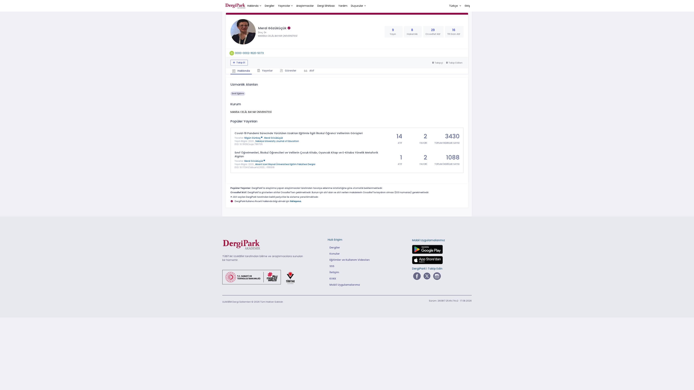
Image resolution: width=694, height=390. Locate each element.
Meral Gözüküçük (273, 137)
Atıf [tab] (311, 70)
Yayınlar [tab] (267, 70)
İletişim (334, 272)
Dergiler (269, 6)
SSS (331, 266)
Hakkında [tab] (243, 71)
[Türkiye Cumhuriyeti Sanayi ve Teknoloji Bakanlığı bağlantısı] (260, 277)
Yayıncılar (284, 6)
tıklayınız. (296, 201)
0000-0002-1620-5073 (249, 53)
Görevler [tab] (290, 70)
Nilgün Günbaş (252, 137)
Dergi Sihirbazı (326, 6)
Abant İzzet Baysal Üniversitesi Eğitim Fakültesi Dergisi (285, 164)
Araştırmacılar (305, 6)
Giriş (467, 6)
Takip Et (240, 62)
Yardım (342, 6)
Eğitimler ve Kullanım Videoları (349, 260)
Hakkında (252, 6)
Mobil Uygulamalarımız (344, 285)
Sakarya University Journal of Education (277, 141)
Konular (334, 253)
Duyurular (357, 6)
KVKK (332, 278)
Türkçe (454, 6)
